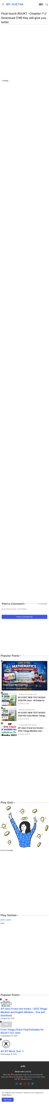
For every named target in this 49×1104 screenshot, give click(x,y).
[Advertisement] (24, 54)
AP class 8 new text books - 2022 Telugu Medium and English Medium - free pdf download (31, 729)
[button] (41, 4)
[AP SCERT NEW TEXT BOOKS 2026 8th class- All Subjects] (9, 699)
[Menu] (3, 4)
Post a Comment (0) (25, 617)
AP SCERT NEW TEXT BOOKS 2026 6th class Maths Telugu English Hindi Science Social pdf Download (31, 714)
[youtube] (24, 1083)
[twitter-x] (20, 1083)
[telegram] (32, 1083)
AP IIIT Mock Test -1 (12, 1051)
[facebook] (16, 1083)
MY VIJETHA (14, 4)
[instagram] (28, 1083)
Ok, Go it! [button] (7, 1100)
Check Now (6, 1095)
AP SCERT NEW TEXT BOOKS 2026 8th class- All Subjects (31, 699)
